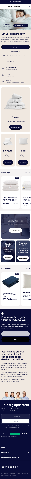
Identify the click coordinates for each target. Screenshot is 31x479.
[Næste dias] (28, 192)
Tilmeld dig (15, 339)
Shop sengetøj (14, 51)
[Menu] (2, 6)
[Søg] (6, 6)
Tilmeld (15, 421)
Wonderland (13, 374)
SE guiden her (15, 230)
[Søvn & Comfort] (10, 466)
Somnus (3, 376)
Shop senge (14, 47)
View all (27, 173)
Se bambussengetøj (20, 25)
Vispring (19, 374)
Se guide (8, 257)
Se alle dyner (15, 127)
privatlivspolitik (16, 427)
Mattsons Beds (5, 374)
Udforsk (8, 162)
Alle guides (23, 258)
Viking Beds (25, 374)
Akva (20, 376)
